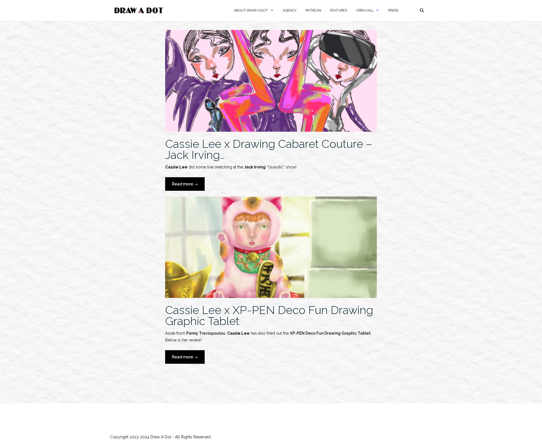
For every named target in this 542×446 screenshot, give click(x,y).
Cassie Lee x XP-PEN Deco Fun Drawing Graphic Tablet (269, 315)
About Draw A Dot (251, 10)
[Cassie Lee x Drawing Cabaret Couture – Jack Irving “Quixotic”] (271, 80)
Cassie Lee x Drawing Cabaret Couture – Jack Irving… (268, 149)
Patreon (313, 10)
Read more (188, 186)
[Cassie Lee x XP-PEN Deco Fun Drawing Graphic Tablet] (271, 246)
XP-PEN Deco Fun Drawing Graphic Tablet (330, 333)
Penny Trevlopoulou (205, 333)
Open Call (364, 10)
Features (338, 10)
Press (393, 10)
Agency (289, 10)
